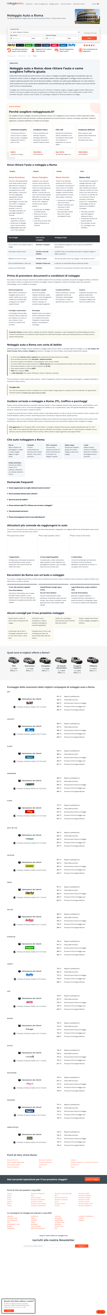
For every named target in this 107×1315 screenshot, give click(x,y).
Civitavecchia (43, 1165)
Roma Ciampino (40, 177)
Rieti (40, 1167)
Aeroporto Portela (36, 1202)
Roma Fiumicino (17, 177)
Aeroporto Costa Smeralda (63, 1193)
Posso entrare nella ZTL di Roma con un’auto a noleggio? (30, 505)
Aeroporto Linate (84, 1202)
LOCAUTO (58, 1216)
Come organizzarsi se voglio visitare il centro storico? (29, 488)
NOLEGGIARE (59, 1220)
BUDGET (9, 1226)
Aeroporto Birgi (36, 1197)
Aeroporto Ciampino (45, 1160)
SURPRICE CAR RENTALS (86, 1216)
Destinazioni (29, 4)
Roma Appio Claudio (13, 1165)
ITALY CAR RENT (36, 1226)
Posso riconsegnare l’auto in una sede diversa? (27, 517)
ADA (8, 1222)
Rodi (32, 1195)
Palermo (9, 1202)
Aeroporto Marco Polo (86, 1204)
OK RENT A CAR (59, 1222)
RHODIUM (58, 1224)
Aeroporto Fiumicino (45, 1162)
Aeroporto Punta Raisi (38, 1199)
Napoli (9, 1197)
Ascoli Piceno (75, 1165)
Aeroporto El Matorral (38, 1193)
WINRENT (82, 1220)
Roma (56, 1202)
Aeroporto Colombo (85, 1195)
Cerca (89, 38)
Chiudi (9, 1311)
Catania (9, 1193)
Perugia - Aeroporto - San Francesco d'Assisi (84, 1162)
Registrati (82, 1246)
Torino (9, 1199)
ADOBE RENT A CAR (13, 1224)
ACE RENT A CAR (12, 1218)
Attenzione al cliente (79, 4)
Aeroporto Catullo (84, 1199)
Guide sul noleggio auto (41, 4)
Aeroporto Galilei (84, 1193)
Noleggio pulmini (54, 4)
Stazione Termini (12, 1160)
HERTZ (33, 1222)
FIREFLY (33, 1218)
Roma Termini (62, 177)
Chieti (72, 1167)
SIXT (56, 1228)
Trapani (9, 1206)
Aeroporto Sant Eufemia (38, 1204)
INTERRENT (34, 1224)
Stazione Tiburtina (13, 1167)
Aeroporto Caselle (84, 1197)
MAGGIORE (58, 1218)
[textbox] (45, 32)
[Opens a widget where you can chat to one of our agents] (100, 1312)
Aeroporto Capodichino (38, 1206)
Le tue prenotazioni (66, 4)
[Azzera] (78, 32)
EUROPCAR (34, 1216)
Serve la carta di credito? (18, 500)
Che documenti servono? (18, 511)
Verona (9, 1195)
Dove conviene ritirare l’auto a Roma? (23, 494)
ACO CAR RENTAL (12, 1220)
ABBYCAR (10, 1216)
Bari (56, 1195)
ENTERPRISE (11, 1228)
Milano (9, 1204)
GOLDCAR (34, 1220)
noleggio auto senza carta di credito (34, 393)
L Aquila (73, 1160)
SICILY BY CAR (59, 1226)
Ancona (57, 1206)
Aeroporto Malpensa (85, 1206)
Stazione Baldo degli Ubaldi (15, 1162)
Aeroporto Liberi (60, 1204)
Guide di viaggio (92, 1179)
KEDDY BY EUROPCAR (37, 1228)
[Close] (33, 1300)
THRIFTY (81, 1218)
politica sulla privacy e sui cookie (17, 1307)
